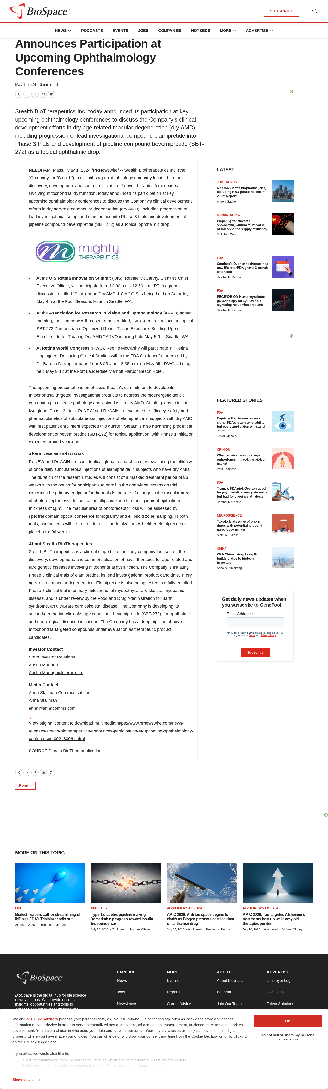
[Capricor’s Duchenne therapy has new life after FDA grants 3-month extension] (283, 267)
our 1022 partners (42, 1019)
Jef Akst (61, 925)
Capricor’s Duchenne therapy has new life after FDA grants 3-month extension (242, 268)
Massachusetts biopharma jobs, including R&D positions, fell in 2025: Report (241, 192)
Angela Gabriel (227, 201)
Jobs (143, 31)
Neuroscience (229, 515)
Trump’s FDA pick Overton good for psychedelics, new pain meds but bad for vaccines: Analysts (242, 492)
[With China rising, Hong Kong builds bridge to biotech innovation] (283, 557)
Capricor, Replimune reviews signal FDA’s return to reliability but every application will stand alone (241, 424)
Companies (170, 31)
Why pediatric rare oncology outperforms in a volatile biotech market (242, 459)
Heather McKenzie (229, 277)
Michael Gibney (140, 929)
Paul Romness (226, 469)
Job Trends (227, 182)
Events (120, 31)
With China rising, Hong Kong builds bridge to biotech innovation (239, 558)
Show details (23, 1079)
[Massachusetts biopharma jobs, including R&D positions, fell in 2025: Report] (283, 191)
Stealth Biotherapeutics (146, 170)
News (61, 31)
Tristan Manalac (227, 436)
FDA (220, 258)
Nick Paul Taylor (227, 234)
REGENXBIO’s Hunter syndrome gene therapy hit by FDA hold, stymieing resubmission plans (241, 301)
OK (288, 1021)
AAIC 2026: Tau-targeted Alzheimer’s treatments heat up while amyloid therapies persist (274, 919)
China (221, 548)
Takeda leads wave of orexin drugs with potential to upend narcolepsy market (239, 525)
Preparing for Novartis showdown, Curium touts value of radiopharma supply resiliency (242, 225)
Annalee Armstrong (229, 568)
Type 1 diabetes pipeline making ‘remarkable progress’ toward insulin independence (122, 919)
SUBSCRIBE (281, 11)
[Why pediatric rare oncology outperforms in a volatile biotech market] (283, 458)
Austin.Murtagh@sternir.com (56, 672)
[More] (70, 31)
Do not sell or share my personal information (288, 1037)
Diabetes (99, 908)
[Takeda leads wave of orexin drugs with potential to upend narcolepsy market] (283, 524)
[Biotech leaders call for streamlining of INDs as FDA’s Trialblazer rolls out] (50, 883)
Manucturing (228, 215)
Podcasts (92, 31)
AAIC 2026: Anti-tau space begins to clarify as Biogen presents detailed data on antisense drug (200, 919)
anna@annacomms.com (52, 708)
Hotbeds (200, 31)
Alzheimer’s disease (185, 908)
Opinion (223, 449)
